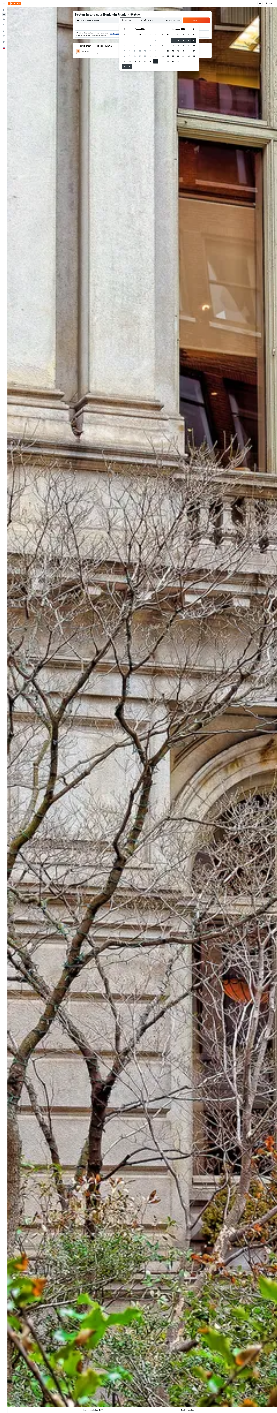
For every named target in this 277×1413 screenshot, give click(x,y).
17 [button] (129, 56)
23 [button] (124, 61)
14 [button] (150, 51)
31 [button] (129, 66)
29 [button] (155, 61)
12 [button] (140, 51)
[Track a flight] (3, 36)
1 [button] (155, 40)
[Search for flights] (3, 10)
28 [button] (150, 61)
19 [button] (140, 56)
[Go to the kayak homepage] (14, 3)
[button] (3, 3)
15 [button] (155, 51)
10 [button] (129, 51)
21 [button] (150, 56)
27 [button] (145, 61)
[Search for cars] (3, 19)
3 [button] (129, 46)
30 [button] (124, 66)
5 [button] (139, 46)
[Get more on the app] (3, 25)
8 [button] (155, 46)
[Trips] (3, 42)
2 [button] (124, 46)
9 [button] (124, 51)
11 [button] (134, 51)
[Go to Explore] (3, 31)
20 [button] (145, 56)
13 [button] (145, 51)
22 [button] (155, 56)
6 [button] (145, 46)
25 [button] (135, 61)
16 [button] (124, 56)
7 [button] (150, 46)
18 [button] (135, 56)
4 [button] (134, 46)
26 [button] (140, 61)
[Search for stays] (3, 14)
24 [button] (129, 61)
